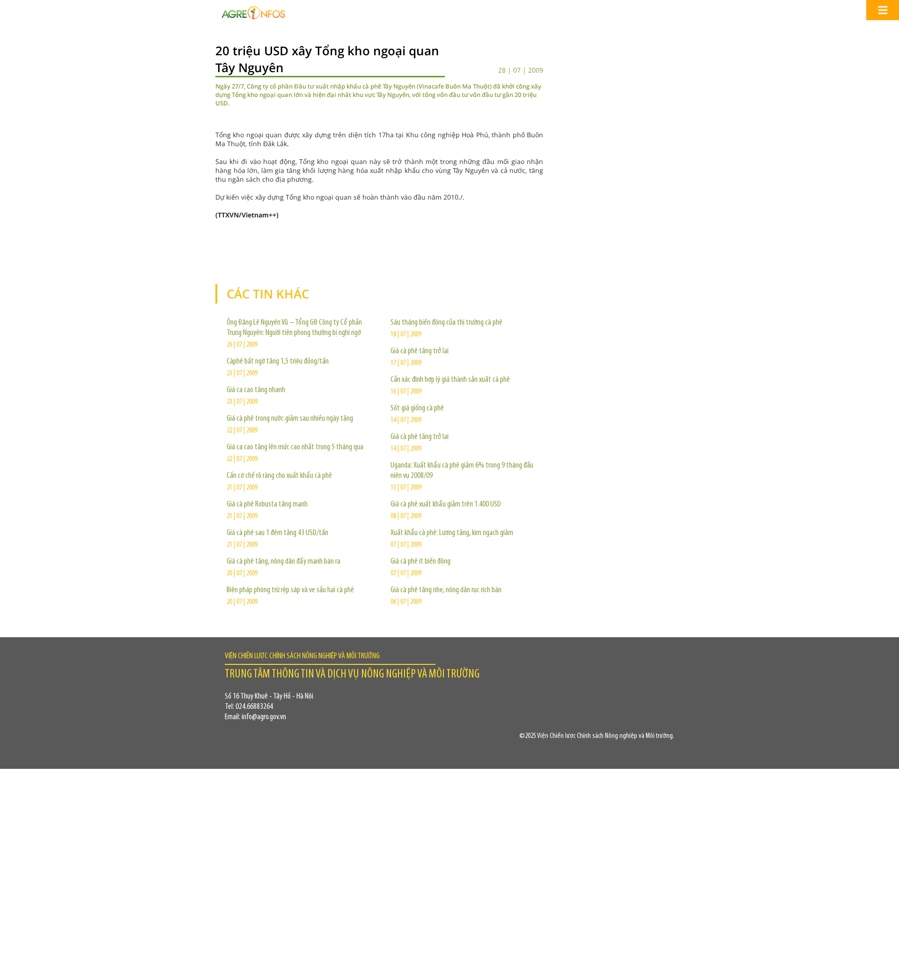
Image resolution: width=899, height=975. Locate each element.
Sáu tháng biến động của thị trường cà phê (446, 323)
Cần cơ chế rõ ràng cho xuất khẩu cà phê (279, 476)
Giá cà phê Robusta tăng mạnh (267, 504)
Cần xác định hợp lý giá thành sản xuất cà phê (450, 380)
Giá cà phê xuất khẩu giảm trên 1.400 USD (446, 504)
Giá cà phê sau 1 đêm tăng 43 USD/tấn (277, 533)
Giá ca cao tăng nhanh (256, 390)
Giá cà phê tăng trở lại (420, 351)
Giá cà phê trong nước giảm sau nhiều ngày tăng (290, 419)
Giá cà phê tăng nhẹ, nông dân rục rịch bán (446, 590)
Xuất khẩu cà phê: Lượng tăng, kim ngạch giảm (452, 533)
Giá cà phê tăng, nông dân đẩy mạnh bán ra (283, 562)
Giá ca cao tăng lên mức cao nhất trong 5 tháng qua (295, 447)
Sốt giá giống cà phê (417, 408)
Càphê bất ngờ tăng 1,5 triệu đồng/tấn (278, 361)
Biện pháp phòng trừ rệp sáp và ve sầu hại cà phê (290, 590)
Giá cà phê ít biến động (420, 562)
